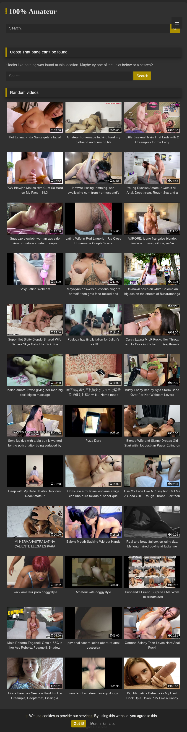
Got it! (79, 724)
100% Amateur (32, 11)
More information (103, 724)
